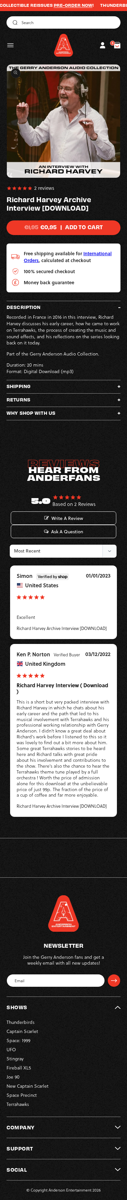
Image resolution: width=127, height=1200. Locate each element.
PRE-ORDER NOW (62, 5)
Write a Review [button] (67, 518)
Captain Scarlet (22, 1031)
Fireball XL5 (19, 1068)
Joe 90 (13, 1077)
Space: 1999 (18, 1040)
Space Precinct (22, 1095)
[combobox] (63, 22)
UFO (11, 1049)
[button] (10, 45)
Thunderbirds (21, 1022)
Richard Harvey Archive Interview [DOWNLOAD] (62, 628)
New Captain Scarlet (28, 1086)
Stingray (15, 1058)
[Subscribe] (114, 980)
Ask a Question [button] (67, 531)
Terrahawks (18, 1104)
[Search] (14, 22)
